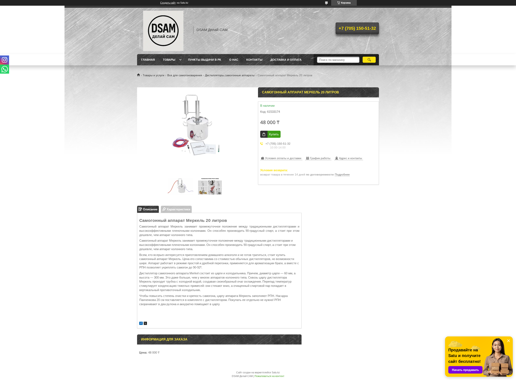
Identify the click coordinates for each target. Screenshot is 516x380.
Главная (148, 59)
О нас (233, 59)
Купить (274, 134)
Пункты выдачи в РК (204, 59)
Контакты (254, 59)
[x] (145, 324)
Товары (169, 59)
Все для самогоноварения (184, 75)
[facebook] (141, 324)
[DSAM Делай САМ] (163, 30)
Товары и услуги (153, 75)
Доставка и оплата (286, 59)
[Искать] (369, 60)
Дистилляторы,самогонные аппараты (230, 75)
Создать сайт (168, 2)
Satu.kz (276, 372)
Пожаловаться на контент (269, 376)
